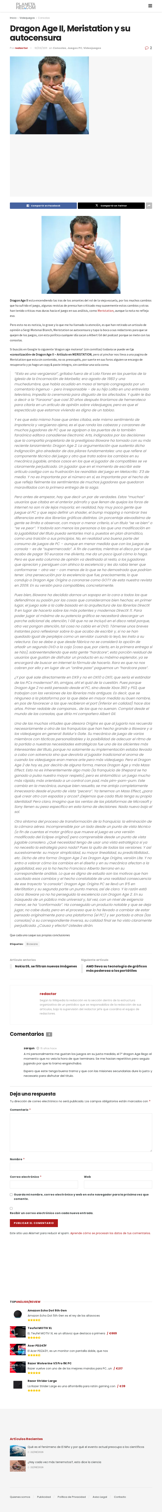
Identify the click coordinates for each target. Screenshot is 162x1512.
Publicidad (44, 1497)
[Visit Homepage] (26, 6)
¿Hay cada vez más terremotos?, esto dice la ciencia (64, 1462)
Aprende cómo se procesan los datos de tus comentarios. (110, 1233)
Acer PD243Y (37, 1346)
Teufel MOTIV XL (40, 1328)
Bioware (32, 944)
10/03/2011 (41, 48)
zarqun (29, 1048)
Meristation (106, 311)
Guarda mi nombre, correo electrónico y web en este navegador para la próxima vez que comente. (81, 1197)
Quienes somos (20, 1497)
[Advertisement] (81, 1265)
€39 (122, 1386)
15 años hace (48, 1048)
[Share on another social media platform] (149, 206)
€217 (119, 1368)
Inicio (13, 18)
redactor (21, 48)
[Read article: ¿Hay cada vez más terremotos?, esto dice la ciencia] (18, 1466)
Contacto (120, 1497)
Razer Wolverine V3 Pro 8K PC (50, 1363)
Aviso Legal (100, 1497)
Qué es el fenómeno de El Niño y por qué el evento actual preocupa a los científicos (86, 1447)
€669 (113, 1333)
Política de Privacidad (72, 1497)
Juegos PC (74, 48)
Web (87, 1177)
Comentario (20, 1110)
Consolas (44, 18)
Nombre (17, 1159)
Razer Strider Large (42, 1381)
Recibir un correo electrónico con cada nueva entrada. (51, 1213)
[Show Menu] (150, 6)
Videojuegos (27, 18)
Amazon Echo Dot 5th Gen (47, 1310)
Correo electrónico (26, 1177)
